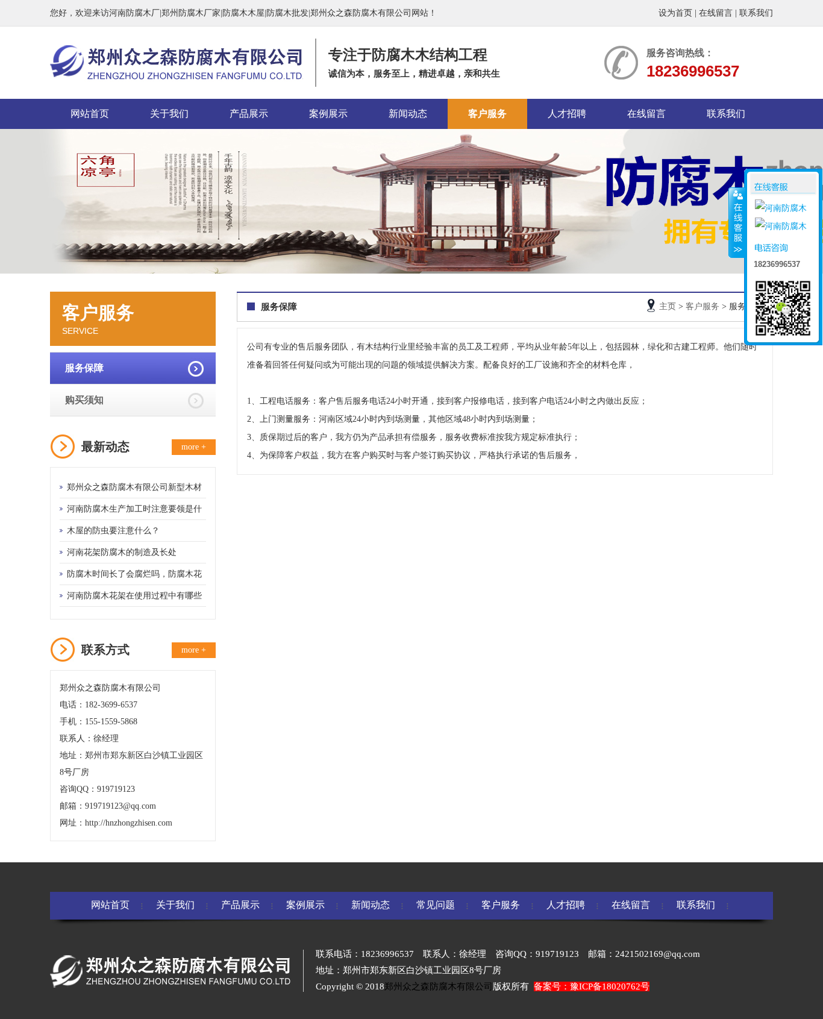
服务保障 (84, 368)
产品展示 (249, 113)
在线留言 (716, 12)
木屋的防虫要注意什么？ (113, 530)
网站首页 (89, 113)
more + (193, 446)
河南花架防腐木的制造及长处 (122, 552)
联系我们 (756, 12)
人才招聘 (567, 113)
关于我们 (169, 113)
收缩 (736, 222)
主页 (667, 306)
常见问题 (435, 905)
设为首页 (675, 12)
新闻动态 (408, 113)
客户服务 (487, 113)
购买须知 (84, 400)
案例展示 (328, 113)
